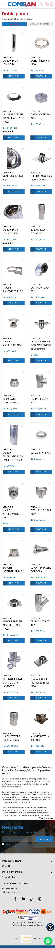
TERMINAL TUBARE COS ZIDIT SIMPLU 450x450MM (40, 345)
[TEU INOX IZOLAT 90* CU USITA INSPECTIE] (14, 661)
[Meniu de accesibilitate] (50, 927)
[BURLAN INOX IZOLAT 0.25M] (14, 212)
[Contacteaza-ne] (47, 4)
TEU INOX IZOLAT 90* (40, 400)
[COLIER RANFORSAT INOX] (14, 269)
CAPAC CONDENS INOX (40, 116)
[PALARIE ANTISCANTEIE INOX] (14, 492)
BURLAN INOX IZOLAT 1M (10, 62)
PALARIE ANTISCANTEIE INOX (11, 514)
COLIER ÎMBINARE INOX (40, 62)
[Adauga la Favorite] (22, 34)
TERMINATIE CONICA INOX (11, 400)
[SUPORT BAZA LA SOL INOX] (41, 718)
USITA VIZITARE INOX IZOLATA (11, 738)
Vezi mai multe (46, 818)
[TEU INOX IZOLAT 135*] (41, 603)
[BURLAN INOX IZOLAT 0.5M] (41, 212)
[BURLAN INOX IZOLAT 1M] (14, 42)
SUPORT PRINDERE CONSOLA (40, 569)
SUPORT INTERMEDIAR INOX (13, 569)
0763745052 (11, 888)
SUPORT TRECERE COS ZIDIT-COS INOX (12, 625)
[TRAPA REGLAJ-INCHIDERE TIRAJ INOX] (41, 661)
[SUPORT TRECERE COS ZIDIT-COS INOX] (14, 603)
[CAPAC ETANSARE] (41, 435)
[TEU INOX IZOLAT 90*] (41, 381)
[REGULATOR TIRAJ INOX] (41, 492)
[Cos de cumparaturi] (51, 4)
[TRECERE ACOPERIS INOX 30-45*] (41, 158)
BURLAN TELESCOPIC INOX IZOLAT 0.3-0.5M (13, 456)
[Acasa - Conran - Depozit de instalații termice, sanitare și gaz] (22, 4)
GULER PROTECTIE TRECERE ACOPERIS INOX (13, 118)
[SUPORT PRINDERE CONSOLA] (41, 549)
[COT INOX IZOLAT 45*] (14, 158)
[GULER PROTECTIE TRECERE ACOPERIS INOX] (14, 96)
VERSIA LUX (8, 57)
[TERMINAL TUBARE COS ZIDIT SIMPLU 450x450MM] (41, 323)
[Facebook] (15, 899)
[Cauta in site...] (41, 4)
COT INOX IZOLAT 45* (13, 177)
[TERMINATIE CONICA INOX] (14, 381)
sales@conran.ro (13, 892)
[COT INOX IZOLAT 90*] (41, 269)
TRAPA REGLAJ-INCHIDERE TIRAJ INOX (39, 682)
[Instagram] (39, 899)
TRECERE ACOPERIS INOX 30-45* (41, 177)
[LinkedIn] (23, 899)
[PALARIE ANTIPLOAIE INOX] (14, 323)
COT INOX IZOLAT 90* (40, 289)
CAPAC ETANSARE (40, 453)
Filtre (15, 24)
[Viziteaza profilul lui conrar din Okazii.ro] (26, 939)
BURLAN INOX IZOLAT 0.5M (38, 231)
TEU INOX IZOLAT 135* (40, 623)
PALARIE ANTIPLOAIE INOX (12, 343)
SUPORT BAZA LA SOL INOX (40, 738)
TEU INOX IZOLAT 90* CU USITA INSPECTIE (12, 682)
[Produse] (4, 4)
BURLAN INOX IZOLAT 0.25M (10, 231)
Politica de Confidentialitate (31, 846)
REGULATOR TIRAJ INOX (40, 512)
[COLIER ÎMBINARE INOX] (41, 42)
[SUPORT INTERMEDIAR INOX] (14, 549)
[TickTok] (31, 899)
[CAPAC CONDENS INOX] (41, 96)
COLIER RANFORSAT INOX (13, 289)
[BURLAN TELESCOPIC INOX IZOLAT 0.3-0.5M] (14, 435)
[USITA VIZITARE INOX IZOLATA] (14, 718)
